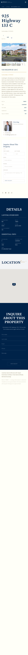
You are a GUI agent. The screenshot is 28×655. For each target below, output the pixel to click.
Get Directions (22, 261)
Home (3, 6)
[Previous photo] (4, 52)
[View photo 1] (4, 64)
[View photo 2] (9, 64)
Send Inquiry (8, 180)
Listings (8, 6)
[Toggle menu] (25, 2)
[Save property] (11, 38)
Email (4, 157)
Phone (5, 163)
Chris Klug (16, 122)
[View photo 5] (23, 64)
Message (5, 170)
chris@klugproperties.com (10, 134)
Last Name (17, 151)
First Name (6, 151)
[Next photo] (23, 52)
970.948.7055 (8, 132)
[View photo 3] (13, 64)
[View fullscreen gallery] (24, 45)
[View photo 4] (18, 64)
